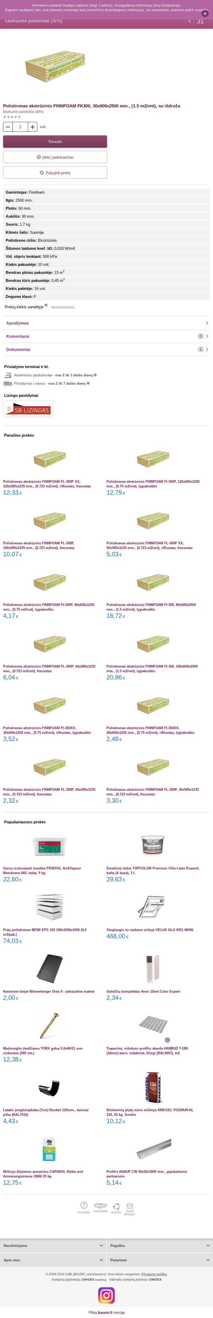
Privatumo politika (154, 1274)
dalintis (116, 1212)
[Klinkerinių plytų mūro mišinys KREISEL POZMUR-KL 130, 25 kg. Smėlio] (152, 1087)
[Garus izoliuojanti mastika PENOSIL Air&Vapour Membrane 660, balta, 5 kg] (49, 845)
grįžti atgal (190, 21)
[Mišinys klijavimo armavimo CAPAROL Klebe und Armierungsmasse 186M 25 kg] (49, 1149)
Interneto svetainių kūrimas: (129, 1280)
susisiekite (100, 1211)
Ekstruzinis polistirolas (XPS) (23, 112)
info (88, 384)
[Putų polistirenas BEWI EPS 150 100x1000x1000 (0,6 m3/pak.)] (49, 907)
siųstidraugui (129, 1212)
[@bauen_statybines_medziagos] (106, 1295)
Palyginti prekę (58, 173)
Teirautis (55, 141)
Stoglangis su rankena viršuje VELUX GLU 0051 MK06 (149, 930)
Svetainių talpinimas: (66, 1280)
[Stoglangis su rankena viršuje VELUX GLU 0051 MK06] (152, 907)
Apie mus (12, 1260)
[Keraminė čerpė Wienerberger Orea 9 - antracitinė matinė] (49, 968)
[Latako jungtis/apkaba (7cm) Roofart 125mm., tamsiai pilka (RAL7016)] (49, 1087)
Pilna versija (107, 1312)
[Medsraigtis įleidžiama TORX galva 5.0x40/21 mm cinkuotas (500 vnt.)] (49, 1025)
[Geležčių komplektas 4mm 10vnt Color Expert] (152, 968)
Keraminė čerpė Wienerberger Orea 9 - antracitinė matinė (48, 991)
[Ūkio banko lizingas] (28, 409)
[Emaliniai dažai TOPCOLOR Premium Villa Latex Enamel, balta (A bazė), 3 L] (152, 845)
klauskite (84, 1212)
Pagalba (117, 1245)
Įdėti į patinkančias (58, 157)
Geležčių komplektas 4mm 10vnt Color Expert (143, 991)
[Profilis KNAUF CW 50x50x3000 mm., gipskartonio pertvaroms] (152, 1149)
